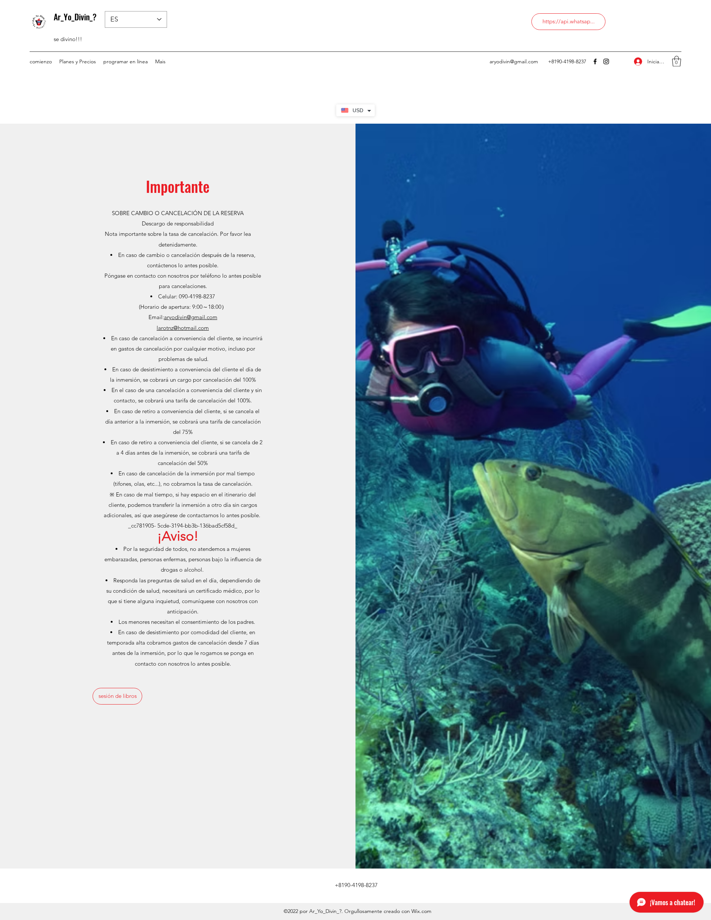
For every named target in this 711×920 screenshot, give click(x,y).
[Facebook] (595, 61)
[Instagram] (606, 61)
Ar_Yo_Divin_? (75, 17)
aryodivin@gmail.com (514, 61)
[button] (676, 61)
